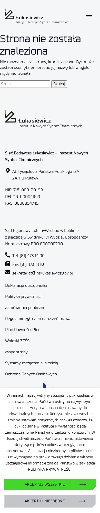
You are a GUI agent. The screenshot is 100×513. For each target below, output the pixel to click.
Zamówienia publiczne (25, 307)
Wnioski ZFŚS (17, 340)
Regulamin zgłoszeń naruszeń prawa (37, 318)
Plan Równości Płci (22, 329)
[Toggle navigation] (89, 16)
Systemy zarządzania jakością (31, 362)
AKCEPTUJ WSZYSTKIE (45, 484)
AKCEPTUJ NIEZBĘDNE (45, 501)
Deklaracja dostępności (26, 285)
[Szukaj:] (25, 84)
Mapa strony (16, 351)
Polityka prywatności (24, 296)
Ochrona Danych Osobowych (31, 374)
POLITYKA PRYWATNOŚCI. (50, 469)
